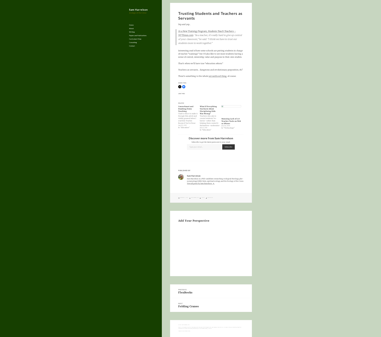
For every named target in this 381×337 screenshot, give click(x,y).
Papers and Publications (138, 35)
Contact (132, 46)
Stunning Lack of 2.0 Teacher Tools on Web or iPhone (231, 121)
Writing (132, 32)
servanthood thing (218, 76)
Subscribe (228, 147)
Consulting (133, 42)
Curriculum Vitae (135, 39)
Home (131, 25)
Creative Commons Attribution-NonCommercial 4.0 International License (209, 328)
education (210, 197)
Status (203, 197)
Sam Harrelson (138, 9)
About (131, 28)
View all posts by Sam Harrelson (199, 183)
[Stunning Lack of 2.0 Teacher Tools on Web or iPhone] (231, 110)
